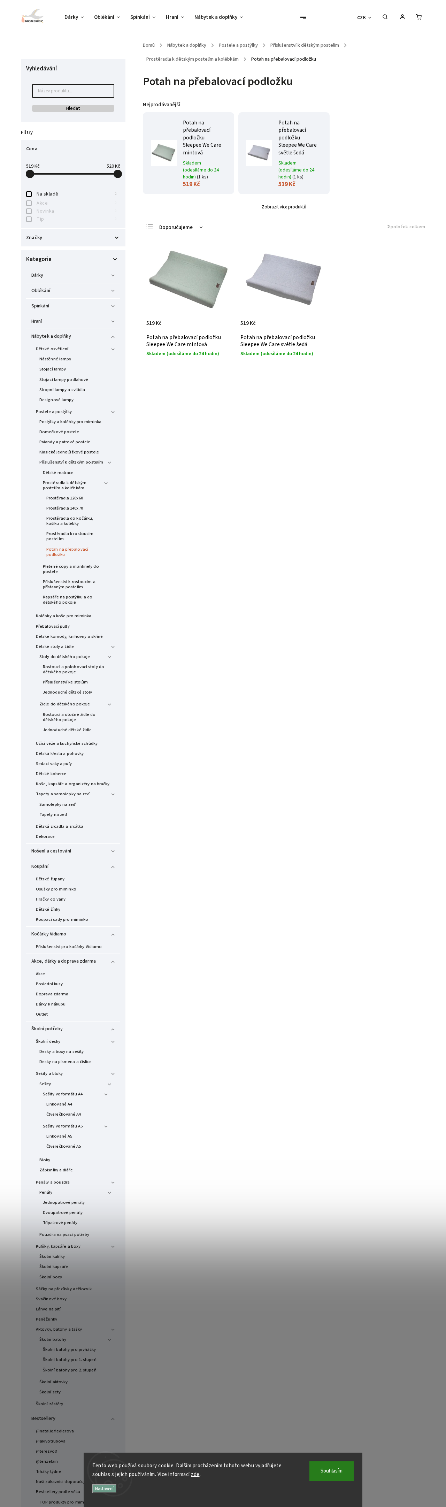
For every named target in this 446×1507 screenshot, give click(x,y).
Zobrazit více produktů (284, 207)
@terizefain (47, 1461)
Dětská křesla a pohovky (60, 753)
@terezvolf (46, 1451)
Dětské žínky (48, 909)
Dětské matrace (58, 472)
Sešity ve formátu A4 (63, 1094)
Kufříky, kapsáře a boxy (58, 1246)
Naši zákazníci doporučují (61, 1481)
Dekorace (45, 836)
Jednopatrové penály (64, 1202)
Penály (46, 1192)
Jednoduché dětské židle (67, 730)
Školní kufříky (52, 1256)
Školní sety (50, 1392)
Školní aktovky (53, 1382)
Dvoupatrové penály (63, 1212)
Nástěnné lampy (55, 359)
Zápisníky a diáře (56, 1170)
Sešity (45, 1084)
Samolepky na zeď (57, 804)
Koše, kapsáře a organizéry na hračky (73, 784)
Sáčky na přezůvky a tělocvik (64, 1289)
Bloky (45, 1160)
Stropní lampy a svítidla (62, 390)
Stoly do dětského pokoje (64, 656)
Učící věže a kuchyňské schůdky (67, 743)
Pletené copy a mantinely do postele (71, 569)
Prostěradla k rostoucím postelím (69, 536)
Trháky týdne (48, 1471)
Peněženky (46, 1319)
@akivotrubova (51, 1441)
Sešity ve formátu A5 (63, 1126)
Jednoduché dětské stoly (67, 692)
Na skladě (77, 194)
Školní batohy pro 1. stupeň (70, 1359)
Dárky (37, 275)
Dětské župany (50, 879)
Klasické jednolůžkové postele (69, 452)
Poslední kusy (49, 984)
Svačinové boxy (51, 1299)
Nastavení (104, 1488)
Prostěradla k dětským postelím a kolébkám (64, 485)
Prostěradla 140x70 (64, 508)
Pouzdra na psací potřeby (64, 1234)
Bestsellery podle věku (58, 1492)
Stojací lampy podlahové (63, 379)
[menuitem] (76, 17)
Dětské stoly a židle (55, 646)
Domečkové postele (59, 432)
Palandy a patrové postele (65, 442)
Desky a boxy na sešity (61, 1051)
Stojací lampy (52, 369)
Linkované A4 (59, 1104)
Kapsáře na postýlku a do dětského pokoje (67, 599)
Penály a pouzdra (53, 1182)
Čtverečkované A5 (63, 1146)
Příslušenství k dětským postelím (71, 462)
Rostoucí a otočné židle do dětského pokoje (69, 717)
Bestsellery (43, 1418)
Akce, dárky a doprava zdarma (63, 961)
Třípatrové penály (60, 1222)
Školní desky (48, 1041)
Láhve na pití (48, 1309)
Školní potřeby (47, 1028)
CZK (361, 17)
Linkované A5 (59, 1136)
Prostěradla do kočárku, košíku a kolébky (69, 521)
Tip (77, 219)
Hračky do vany (51, 899)
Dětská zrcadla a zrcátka (59, 826)
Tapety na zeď (53, 814)
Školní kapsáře (53, 1266)
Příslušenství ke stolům (65, 682)
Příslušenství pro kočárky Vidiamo (69, 946)
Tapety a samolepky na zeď (63, 794)
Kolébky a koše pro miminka (64, 616)
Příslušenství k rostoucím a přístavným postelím (69, 584)
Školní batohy (52, 1339)
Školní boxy (50, 1277)
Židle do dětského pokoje (64, 704)
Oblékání (40, 290)
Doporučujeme (176, 227)
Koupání (39, 866)
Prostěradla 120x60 (64, 498)
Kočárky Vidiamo (49, 934)
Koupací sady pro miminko (62, 919)
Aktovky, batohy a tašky (59, 1329)
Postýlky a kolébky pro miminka (70, 422)
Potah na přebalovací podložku (67, 552)
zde (195, 1474)
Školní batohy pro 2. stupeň (70, 1370)
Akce (77, 203)
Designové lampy (56, 400)
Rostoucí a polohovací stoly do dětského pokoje (73, 669)
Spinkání (40, 306)
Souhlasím (332, 1471)
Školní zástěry (49, 1404)
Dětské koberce (51, 774)
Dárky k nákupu (51, 1004)
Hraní (36, 321)
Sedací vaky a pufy (54, 763)
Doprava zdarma (52, 994)
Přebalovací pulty (53, 626)
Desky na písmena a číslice (65, 1061)
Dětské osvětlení (52, 349)
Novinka (77, 211)
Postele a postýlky (54, 411)
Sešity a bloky (49, 1073)
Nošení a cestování (51, 851)
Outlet (42, 1014)
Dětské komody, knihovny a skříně (69, 636)
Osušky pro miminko (56, 889)
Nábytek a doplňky (51, 336)
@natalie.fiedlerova (55, 1431)
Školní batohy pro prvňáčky (69, 1349)
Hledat (73, 108)
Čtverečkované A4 (63, 1114)
